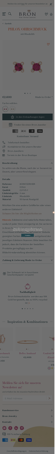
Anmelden (27, 235)
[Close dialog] (53, 212)
